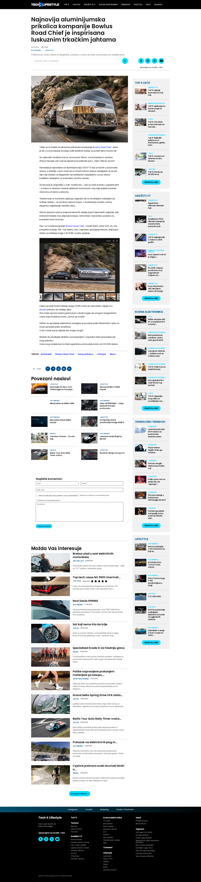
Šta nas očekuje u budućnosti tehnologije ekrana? (157, 497)
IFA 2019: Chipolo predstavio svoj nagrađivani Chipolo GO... (155, 272)
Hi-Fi (150, 216)
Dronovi (74, 853)
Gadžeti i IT (153, 87)
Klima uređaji (108, 826)
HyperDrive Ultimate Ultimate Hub (156, 205)
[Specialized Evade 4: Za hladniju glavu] (50, 657)
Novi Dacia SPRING (85, 601)
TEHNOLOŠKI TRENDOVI (150, 421)
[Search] (125, 61)
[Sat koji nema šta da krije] (50, 633)
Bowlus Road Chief (102, 147)
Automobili (36, 50)
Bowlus (43, 309)
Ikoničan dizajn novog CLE (112, 453)
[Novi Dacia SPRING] (50, 610)
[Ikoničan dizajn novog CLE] (89, 454)
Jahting (151, 169)
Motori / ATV (107, 859)
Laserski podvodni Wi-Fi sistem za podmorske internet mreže (156, 433)
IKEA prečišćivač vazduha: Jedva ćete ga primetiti (155, 337)
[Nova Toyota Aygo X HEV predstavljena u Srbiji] (140, 578)
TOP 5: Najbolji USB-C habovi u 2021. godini (156, 240)
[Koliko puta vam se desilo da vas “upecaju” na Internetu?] (140, 479)
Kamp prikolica (85, 354)
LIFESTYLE (141, 539)
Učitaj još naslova (79, 793)
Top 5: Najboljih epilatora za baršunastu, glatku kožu (156, 141)
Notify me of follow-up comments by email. (94, 495)
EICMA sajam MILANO (144, 838)
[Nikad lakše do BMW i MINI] (39, 405)
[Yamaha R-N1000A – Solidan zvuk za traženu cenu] (140, 351)
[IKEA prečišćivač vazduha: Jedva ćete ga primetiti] (140, 335)
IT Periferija (75, 856)
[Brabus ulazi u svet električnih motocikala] (50, 562)
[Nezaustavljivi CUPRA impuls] (89, 388)
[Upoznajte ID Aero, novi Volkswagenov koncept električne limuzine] (39, 388)
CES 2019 (151, 508)
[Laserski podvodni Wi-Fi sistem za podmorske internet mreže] (140, 429)
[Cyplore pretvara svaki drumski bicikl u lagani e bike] (50, 775)
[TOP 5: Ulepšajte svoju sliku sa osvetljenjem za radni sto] (140, 396)
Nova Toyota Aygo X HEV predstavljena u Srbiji (156, 582)
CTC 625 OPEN (154, 596)
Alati (104, 843)
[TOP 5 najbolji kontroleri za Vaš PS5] (140, 90)
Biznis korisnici (141, 824)
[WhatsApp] (58, 368)
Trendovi (152, 426)
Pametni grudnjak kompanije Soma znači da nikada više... (156, 515)
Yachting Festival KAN (144, 853)
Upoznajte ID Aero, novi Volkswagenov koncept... (62, 388)
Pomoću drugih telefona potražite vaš (156, 466)
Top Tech (77, 581)
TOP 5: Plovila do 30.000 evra (155, 173)
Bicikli (52, 433)
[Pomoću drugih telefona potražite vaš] (140, 463)
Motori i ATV (78, 561)
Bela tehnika (108, 824)
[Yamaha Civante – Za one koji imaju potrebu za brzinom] (39, 438)
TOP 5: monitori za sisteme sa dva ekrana (156, 158)
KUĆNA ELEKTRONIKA (149, 311)
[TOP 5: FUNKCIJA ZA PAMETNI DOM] (140, 367)
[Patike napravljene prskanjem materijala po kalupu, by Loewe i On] (50, 680)
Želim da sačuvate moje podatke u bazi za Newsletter (58, 495)
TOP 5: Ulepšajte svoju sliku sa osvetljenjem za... (155, 398)
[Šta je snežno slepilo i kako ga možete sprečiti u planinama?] (140, 447)
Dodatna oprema (77, 859)
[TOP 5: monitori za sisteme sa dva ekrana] (140, 156)
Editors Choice (76, 829)
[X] (154, 61)
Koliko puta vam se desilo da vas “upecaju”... (156, 482)
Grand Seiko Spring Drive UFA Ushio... (98, 695)
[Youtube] (161, 61)
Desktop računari (77, 850)
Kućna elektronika (156, 135)
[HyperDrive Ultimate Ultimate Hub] (140, 203)
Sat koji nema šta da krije (90, 624)
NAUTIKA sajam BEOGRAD (145, 851)
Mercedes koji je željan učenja (60, 421)
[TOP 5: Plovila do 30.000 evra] (140, 172)
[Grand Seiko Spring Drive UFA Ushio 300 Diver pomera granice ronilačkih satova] (50, 704)
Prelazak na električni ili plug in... (95, 742)
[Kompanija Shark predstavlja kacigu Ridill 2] (89, 421)
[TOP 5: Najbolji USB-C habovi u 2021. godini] (140, 237)
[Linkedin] (64, 368)
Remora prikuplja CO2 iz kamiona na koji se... (156, 549)
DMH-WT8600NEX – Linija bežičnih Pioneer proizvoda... (112, 406)
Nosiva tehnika (76, 839)
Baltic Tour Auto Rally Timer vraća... (60, 454)
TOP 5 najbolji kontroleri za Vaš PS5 (155, 93)
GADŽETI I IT (143, 195)
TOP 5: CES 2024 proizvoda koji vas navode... (156, 124)
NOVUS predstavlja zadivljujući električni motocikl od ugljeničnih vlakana (156, 614)
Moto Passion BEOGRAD (144, 845)
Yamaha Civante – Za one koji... (62, 437)
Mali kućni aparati (110, 829)
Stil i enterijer (108, 837)
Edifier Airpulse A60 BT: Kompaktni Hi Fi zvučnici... (156, 322)
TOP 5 (150, 119)
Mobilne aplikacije (156, 103)
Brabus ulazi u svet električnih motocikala (93, 555)
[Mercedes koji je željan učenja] (39, 421)
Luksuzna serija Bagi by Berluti (111, 437)
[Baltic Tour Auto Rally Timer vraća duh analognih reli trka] (39, 454)
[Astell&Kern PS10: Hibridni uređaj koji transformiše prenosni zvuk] (140, 219)
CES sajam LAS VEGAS (144, 832)
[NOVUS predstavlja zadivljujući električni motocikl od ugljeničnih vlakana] (140, 610)
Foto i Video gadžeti (78, 845)
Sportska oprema (81, 679)
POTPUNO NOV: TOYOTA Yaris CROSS (154, 565)
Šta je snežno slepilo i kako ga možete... (155, 450)
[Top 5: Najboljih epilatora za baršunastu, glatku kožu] (140, 138)
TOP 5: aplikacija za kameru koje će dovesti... (156, 108)
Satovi (53, 450)
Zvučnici (106, 835)
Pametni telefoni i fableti (156, 251)
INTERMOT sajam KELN (144, 848)
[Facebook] (141, 61)
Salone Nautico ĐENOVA (145, 856)
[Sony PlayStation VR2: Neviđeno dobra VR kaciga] (140, 286)
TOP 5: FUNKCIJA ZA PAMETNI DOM (157, 368)
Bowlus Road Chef (64, 354)
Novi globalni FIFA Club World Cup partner (156, 383)
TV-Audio (106, 821)
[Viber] (69, 368)
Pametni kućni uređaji (111, 840)
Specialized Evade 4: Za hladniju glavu (99, 648)
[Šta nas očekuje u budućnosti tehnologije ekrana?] (140, 495)
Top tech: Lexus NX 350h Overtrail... (97, 577)
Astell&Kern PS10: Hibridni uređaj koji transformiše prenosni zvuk (156, 223)
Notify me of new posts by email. (49, 500)
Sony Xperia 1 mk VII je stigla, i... (157, 255)
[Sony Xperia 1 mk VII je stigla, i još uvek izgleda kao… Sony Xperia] (140, 253)
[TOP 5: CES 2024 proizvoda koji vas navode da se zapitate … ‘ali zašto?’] (140, 122)
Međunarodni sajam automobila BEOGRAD (147, 841)
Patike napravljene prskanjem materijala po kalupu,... (93, 673)
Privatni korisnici (142, 821)
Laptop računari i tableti (80, 848)
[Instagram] (148, 61)
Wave (113, 354)
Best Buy (74, 826)
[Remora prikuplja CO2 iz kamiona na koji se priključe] (140, 546)
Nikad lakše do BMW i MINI (62, 403)
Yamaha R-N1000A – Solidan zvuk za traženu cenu (156, 353)
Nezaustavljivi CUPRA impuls (110, 388)
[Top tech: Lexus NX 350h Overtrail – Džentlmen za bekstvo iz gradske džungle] (50, 586)
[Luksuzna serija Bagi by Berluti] (89, 438)
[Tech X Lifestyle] (45, 4)
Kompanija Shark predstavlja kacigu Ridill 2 (112, 421)
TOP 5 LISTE (142, 82)
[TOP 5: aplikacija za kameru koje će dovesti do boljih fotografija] (140, 106)
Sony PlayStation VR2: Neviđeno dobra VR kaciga (155, 288)
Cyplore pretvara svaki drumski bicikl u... (98, 767)
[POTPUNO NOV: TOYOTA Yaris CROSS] (140, 562)
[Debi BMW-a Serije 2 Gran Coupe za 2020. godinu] (140, 630)
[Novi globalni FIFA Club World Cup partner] (140, 380)
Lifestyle (49, 50)
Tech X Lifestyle (50, 817)
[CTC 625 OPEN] (140, 596)
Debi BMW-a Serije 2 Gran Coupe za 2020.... (156, 633)
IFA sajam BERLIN (142, 835)
